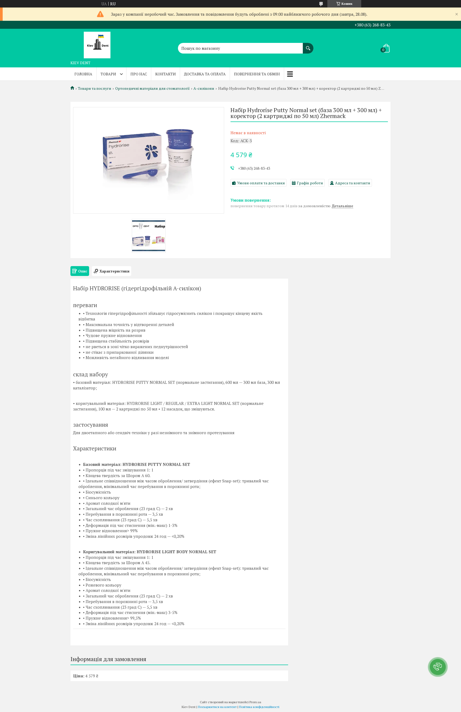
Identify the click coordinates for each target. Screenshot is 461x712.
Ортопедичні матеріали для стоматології (152, 88)
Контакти (165, 73)
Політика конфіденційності (259, 707)
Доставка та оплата (205, 73)
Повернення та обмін (257, 73)
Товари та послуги (94, 88)
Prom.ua (255, 702)
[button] (438, 667)
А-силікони (203, 88)
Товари (108, 73)
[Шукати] (308, 45)
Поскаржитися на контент (217, 707)
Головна (83, 73)
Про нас (138, 73)
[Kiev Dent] (97, 43)
